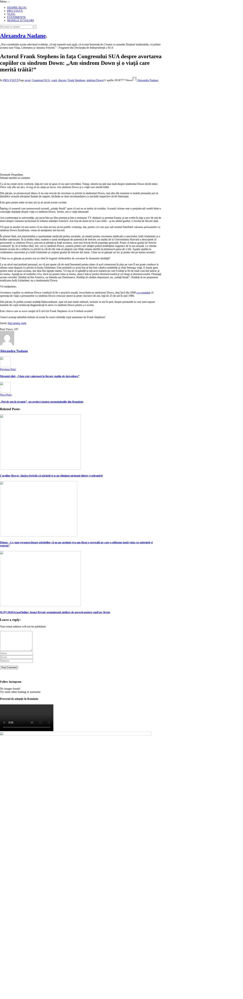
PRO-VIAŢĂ (15, 10)
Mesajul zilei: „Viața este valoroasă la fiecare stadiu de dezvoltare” (40, 376)
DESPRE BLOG (17, 7)
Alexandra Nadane (23, 35)
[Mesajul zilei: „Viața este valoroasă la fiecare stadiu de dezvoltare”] (5, 366)
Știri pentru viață (17, 323)
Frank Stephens (76, 80)
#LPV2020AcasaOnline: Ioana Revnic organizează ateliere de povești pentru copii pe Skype (55, 612)
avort (27, 80)
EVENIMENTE (16, 17)
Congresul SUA (41, 80)
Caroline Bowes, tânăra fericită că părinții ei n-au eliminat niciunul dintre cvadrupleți (51, 475)
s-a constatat (143, 292)
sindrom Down (94, 80)
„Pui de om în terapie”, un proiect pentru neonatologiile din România (41, 401)
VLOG (11, 13)
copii (54, 80)
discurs (62, 80)
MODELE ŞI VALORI (20, 20)
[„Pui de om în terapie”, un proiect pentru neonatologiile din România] (5, 391)
